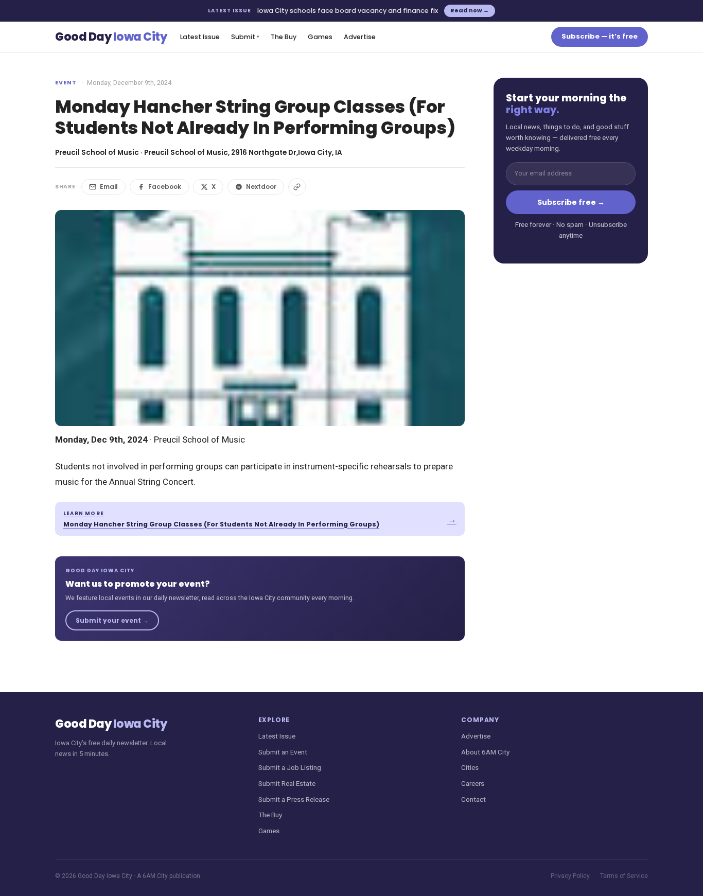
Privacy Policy (570, 876)
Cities (470, 767)
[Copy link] (297, 187)
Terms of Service (624, 876)
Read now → (469, 10)
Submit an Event (282, 752)
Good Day (111, 37)
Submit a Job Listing (289, 767)
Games (320, 36)
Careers (472, 783)
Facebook (164, 186)
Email (109, 186)
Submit (245, 36)
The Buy (283, 36)
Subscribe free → (571, 202)
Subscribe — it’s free (599, 36)
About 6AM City (485, 752)
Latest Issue (200, 36)
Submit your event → (112, 620)
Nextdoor (261, 186)
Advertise (360, 36)
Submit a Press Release (293, 799)
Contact (473, 799)
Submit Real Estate (286, 783)
